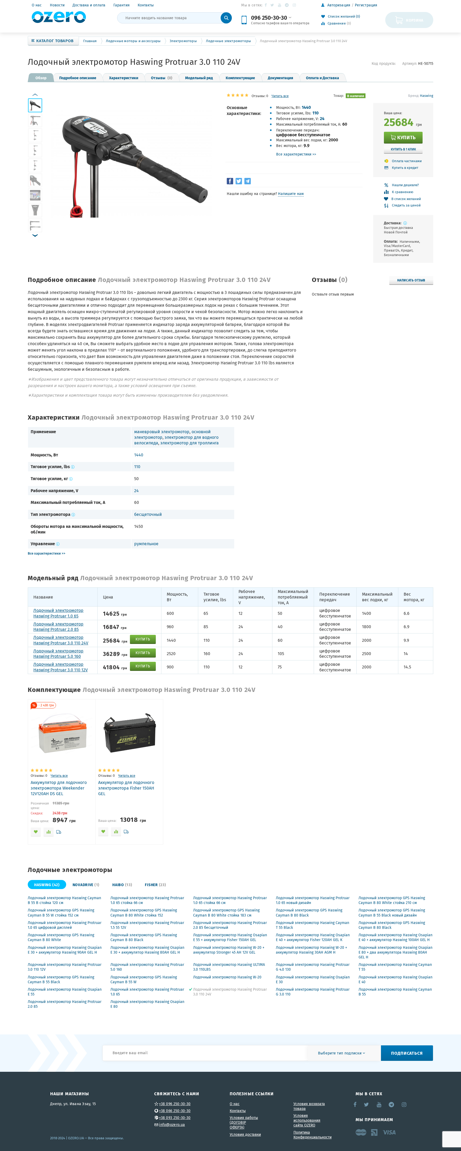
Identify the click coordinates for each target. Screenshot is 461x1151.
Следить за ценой (406, 205)
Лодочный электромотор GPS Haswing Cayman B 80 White (61, 937)
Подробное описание (77, 78)
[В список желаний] (36, 832)
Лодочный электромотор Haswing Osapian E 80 (147, 1004)
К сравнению (402, 191)
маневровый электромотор (161, 431)
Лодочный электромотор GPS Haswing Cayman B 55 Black (61, 979)
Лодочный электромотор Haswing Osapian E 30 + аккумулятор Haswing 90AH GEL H (65, 950)
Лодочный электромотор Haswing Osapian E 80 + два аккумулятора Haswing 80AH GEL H (395, 952)
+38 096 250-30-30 (174, 1103)
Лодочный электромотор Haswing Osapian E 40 (395, 979)
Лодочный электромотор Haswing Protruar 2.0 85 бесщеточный (230, 925)
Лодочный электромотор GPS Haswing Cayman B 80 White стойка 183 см (226, 912)
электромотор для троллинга (189, 443)
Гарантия (121, 5)
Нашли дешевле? (405, 185)
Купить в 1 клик (403, 149)
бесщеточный (148, 514)
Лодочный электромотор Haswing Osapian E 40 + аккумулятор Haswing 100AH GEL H (395, 937)
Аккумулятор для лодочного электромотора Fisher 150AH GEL (126, 788)
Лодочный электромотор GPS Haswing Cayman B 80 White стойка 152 (143, 912)
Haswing (426, 95)
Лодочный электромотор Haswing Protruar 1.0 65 (58, 613)
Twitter (272, 5)
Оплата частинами (407, 161)
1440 (306, 107)
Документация (280, 78)
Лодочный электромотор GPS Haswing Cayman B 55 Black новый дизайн (392, 912)
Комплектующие (240, 78)
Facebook (266, 5)
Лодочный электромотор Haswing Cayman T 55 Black (312, 925)
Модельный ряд (199, 78)
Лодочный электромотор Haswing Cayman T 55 (395, 967)
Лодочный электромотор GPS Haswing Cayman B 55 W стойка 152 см (61, 912)
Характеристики (123, 78)
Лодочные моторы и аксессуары (133, 40)
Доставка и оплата (89, 5)
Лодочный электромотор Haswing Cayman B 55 (395, 992)
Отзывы (161, 78)
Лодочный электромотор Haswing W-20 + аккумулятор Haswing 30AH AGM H (311, 950)
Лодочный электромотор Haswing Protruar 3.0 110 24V (60, 640)
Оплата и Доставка (322, 78)
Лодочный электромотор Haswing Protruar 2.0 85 (58, 626)
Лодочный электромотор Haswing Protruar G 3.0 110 (312, 992)
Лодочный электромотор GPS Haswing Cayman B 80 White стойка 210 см (392, 900)
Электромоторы (183, 40)
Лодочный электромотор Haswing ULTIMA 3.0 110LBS (229, 967)
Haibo (122, 884)
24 (322, 118)
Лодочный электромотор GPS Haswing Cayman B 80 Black (309, 912)
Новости (57, 5)
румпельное (146, 543)
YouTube (279, 5)
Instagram (294, 5)
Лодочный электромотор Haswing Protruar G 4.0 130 (312, 967)
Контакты (146, 5)
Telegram (287, 5)
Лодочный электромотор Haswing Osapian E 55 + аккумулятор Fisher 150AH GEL (230, 937)
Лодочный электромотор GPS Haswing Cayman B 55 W (143, 979)
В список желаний (406, 198)
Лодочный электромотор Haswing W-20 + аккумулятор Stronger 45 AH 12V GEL (228, 950)
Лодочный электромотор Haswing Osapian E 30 (313, 979)
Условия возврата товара (309, 1106)
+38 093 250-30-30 (174, 1117)
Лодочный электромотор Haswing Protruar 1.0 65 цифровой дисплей (64, 925)
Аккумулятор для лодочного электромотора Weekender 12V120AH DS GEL (59, 788)
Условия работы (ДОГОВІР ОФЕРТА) (244, 1122)
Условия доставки (245, 1134)
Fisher (155, 884)
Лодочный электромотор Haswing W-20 (227, 977)
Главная (90, 40)
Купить (406, 137)
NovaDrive (86, 884)
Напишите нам (291, 193)
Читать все (280, 95)
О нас (37, 5)
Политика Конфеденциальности (312, 1135)
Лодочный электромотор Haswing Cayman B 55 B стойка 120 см (64, 900)
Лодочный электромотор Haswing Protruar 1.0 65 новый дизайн (312, 900)
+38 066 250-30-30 (174, 1110)
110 (315, 112)
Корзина (414, 20)
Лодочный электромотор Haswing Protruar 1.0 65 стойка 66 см (147, 900)
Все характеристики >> (296, 154)
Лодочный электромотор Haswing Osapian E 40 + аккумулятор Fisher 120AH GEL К (313, 937)
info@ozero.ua (172, 1124)
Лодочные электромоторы (228, 40)
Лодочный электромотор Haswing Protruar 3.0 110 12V (60, 667)
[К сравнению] (48, 832)
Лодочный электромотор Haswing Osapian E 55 (65, 992)
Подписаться (407, 1053)
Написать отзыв (411, 280)
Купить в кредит (405, 167)
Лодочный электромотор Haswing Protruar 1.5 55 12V (147, 925)
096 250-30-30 (269, 17)
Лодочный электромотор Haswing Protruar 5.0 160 (58, 653)
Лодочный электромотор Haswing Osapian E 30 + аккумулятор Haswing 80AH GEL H (147, 950)
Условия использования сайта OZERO (306, 1120)
